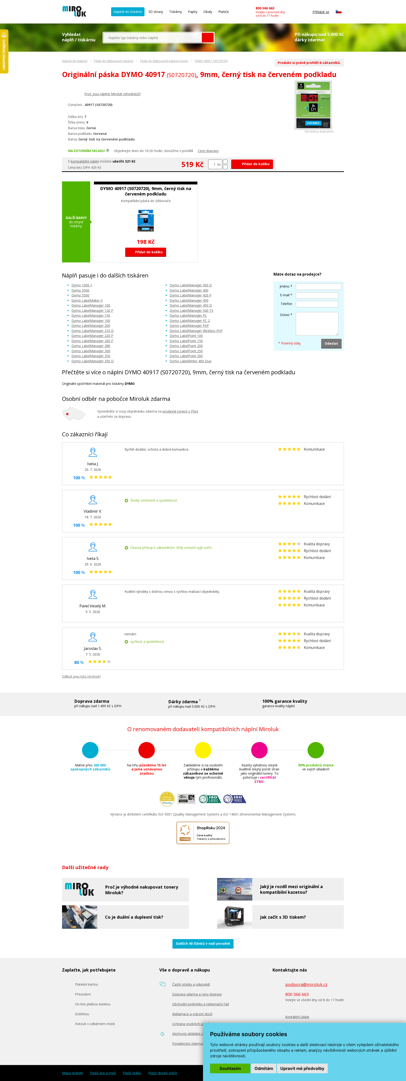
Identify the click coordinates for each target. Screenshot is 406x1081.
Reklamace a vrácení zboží (192, 1014)
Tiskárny (175, 11)
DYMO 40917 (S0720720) (211, 61)
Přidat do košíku (255, 164)
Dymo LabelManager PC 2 (190, 320)
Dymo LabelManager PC (188, 315)
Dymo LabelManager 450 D (191, 305)
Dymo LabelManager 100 (90, 305)
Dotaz (284, 314)
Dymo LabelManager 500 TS (191, 310)
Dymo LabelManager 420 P (190, 295)
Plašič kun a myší (103, 1073)
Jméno (284, 286)
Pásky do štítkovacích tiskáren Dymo (164, 61)
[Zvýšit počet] (225, 162)
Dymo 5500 (80, 295)
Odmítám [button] (263, 1068)
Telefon (286, 303)
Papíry (192, 11)
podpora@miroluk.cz (306, 984)
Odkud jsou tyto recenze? (81, 676)
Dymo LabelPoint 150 (186, 341)
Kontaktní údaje (297, 1017)
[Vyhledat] (208, 37)
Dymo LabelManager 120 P (92, 310)
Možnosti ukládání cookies (192, 1033)
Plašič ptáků (132, 1073)
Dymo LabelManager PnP (189, 325)
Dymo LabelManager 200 (90, 325)
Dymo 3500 (80, 290)
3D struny (155, 11)
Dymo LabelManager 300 (90, 351)
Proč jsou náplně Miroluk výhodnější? (112, 94)
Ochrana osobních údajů (191, 1024)
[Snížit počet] (225, 167)
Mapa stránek (72, 1073)
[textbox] (153, 37)
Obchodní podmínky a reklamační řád (200, 1004)
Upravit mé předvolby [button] (302, 1068)
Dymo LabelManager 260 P (92, 341)
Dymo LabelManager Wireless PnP (196, 330)
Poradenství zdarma (187, 1043)
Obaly (207, 11)
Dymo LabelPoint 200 (186, 345)
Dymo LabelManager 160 (90, 320)
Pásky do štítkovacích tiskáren (113, 61)
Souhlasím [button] (230, 1068)
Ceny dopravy (208, 150)
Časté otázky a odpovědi (191, 984)
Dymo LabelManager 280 (90, 345)
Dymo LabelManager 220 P (92, 335)
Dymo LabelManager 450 (189, 300)
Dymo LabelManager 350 (90, 356)
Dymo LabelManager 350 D (92, 361)
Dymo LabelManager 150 (90, 315)
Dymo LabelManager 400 (189, 290)
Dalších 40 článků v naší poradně (203, 943)
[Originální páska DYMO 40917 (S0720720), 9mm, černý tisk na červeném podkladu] (313, 128)
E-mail (284, 295)
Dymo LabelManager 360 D (191, 285)
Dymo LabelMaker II (86, 300)
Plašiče (223, 11)
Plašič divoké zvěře (162, 1073)
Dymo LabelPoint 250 (186, 351)
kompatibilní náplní (85, 161)
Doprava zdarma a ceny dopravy (197, 994)
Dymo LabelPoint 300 (186, 356)
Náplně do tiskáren (127, 11)
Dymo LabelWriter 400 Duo (190, 361)
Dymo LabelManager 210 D (92, 330)
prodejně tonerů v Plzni (180, 411)
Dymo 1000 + (81, 285)
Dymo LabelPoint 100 (186, 335)
